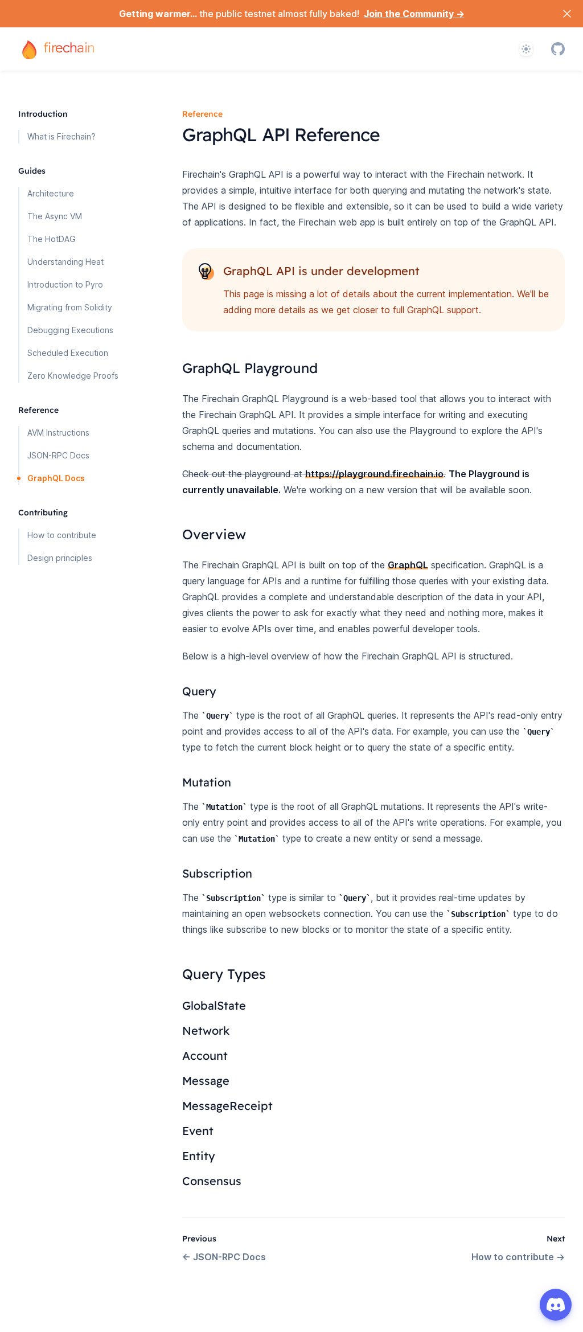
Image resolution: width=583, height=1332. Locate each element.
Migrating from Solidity (69, 307)
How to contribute (61, 535)
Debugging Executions (70, 330)
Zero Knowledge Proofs (72, 375)
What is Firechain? (61, 136)
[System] (526, 49)
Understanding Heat (65, 262)
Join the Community (414, 13)
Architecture (50, 193)
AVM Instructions (58, 432)
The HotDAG (51, 239)
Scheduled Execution (67, 353)
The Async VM (54, 216)
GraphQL (408, 565)
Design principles (59, 558)
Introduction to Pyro (65, 284)
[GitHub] (558, 49)
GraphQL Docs (56, 478)
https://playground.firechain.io (374, 473)
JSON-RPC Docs (58, 455)
